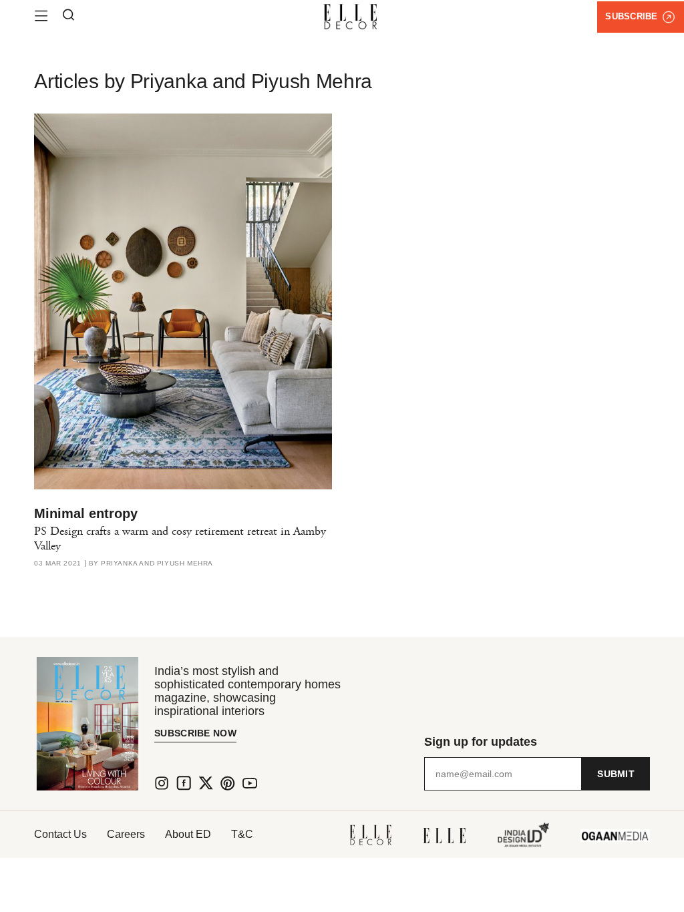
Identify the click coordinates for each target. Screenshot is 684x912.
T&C (242, 834)
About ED (188, 834)
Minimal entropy (86, 513)
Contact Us (60, 834)
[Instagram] (161, 783)
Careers (126, 834)
